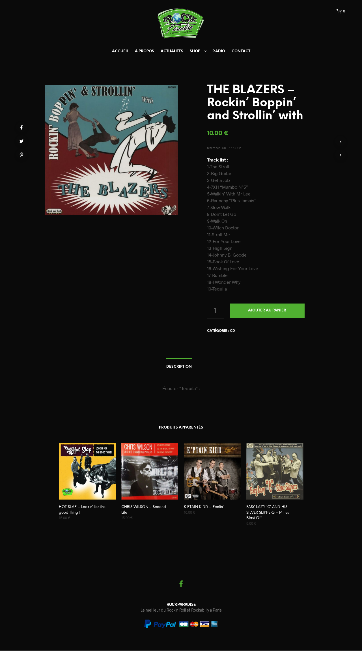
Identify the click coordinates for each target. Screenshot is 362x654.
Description (179, 367)
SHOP (195, 51)
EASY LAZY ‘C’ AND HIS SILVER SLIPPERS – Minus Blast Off (267, 512)
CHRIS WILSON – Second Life (143, 510)
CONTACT (241, 51)
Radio (218, 51)
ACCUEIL (120, 51)
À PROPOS (144, 51)
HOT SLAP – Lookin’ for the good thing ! (82, 510)
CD (232, 331)
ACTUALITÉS (172, 51)
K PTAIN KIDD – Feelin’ (204, 507)
